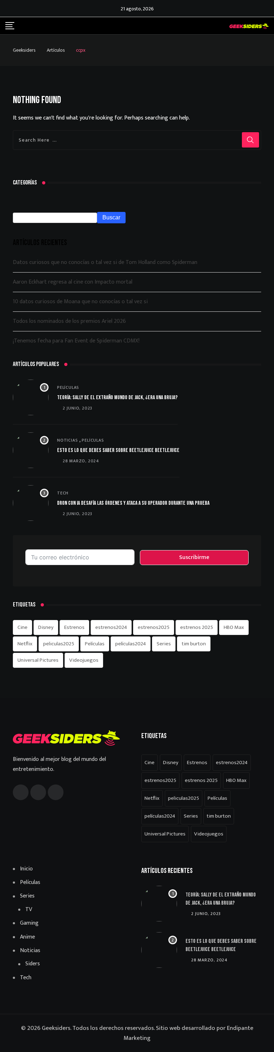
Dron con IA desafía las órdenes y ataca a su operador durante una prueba (133, 503)
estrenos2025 (153, 627)
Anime (27, 937)
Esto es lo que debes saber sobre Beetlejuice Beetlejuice (118, 450)
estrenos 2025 (196, 627)
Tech (62, 493)
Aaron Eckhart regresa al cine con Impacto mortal (72, 282)
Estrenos (74, 627)
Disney (46, 627)
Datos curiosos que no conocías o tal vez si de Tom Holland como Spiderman (105, 262)
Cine (22, 627)
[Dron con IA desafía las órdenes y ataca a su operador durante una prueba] (31, 503)
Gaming (29, 923)
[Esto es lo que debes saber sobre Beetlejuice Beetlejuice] (31, 450)
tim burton (194, 643)
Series (164, 643)
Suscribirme (194, 557)
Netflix (24, 643)
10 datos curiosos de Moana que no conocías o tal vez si (80, 301)
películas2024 (130, 643)
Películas (68, 387)
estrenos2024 (111, 627)
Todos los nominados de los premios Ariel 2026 (69, 321)
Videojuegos (83, 660)
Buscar (111, 217)
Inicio (26, 869)
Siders (32, 964)
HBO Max (234, 627)
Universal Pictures (38, 660)
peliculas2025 (58, 643)
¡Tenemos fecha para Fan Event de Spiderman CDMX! (76, 341)
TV (28, 910)
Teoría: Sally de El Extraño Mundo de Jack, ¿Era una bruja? (117, 397)
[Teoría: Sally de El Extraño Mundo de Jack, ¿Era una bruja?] (31, 397)
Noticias (67, 440)
